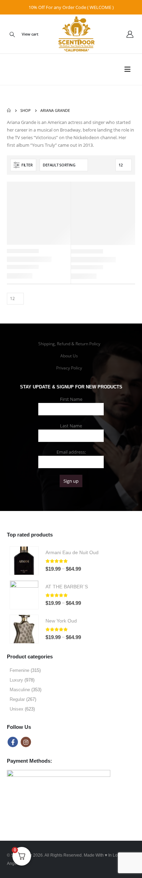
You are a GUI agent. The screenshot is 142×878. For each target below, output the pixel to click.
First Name (71, 399)
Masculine (20, 689)
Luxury (16, 680)
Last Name (71, 426)
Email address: (71, 452)
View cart (30, 34)
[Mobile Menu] (129, 69)
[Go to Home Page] (9, 110)
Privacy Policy (69, 368)
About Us (69, 356)
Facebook (13, 742)
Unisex (16, 709)
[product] (24, 560)
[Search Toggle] (12, 34)
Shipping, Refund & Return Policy (69, 344)
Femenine (19, 670)
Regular (17, 699)
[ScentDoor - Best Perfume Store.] (71, 34)
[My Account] (130, 34)
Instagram (26, 742)
